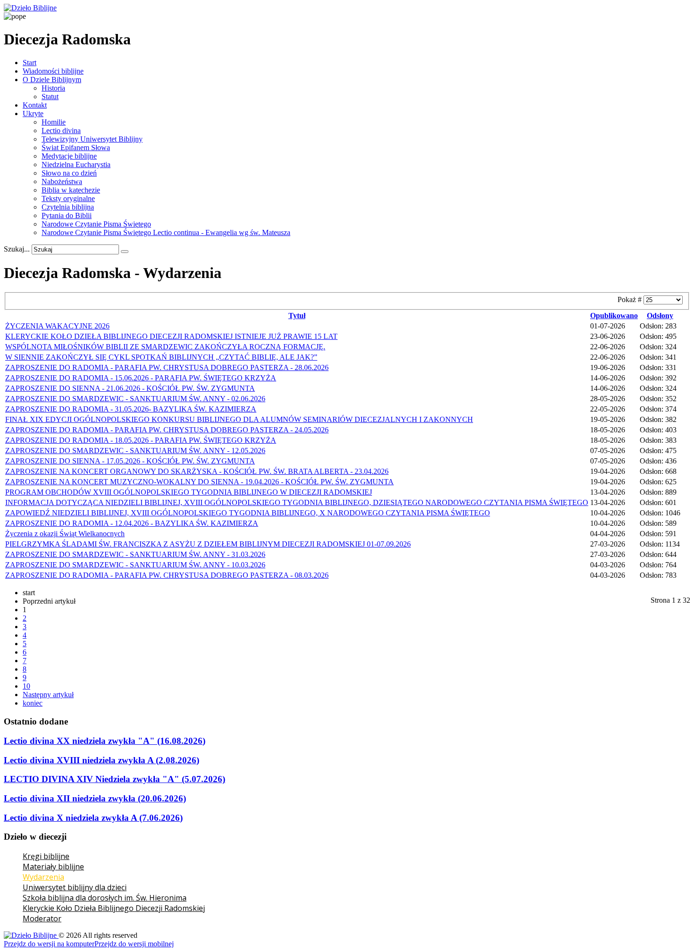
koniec (32, 703)
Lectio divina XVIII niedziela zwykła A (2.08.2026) (101, 760)
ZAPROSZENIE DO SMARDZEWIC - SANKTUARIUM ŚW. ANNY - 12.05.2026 (135, 451)
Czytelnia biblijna (68, 207)
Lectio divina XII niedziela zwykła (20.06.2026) (95, 798)
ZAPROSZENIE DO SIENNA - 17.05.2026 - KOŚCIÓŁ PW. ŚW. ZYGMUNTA (130, 461)
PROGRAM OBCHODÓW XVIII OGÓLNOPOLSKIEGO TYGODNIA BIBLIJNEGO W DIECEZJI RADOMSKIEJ (188, 492)
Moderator (42, 918)
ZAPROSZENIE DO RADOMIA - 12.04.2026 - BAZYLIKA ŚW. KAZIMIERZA (131, 523)
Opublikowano (614, 316)
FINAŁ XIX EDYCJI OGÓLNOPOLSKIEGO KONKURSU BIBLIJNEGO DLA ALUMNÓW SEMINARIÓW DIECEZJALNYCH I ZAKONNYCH (239, 419)
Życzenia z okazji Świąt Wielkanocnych (65, 534)
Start (29, 63)
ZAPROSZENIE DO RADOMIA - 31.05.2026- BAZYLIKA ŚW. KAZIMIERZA (130, 409)
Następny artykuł (48, 695)
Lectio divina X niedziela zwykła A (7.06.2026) (93, 818)
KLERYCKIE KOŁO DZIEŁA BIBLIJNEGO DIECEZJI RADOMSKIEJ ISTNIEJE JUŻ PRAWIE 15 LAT (171, 336)
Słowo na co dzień (69, 173)
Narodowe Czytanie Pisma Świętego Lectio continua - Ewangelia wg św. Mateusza (166, 232)
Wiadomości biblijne (53, 71)
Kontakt (35, 105)
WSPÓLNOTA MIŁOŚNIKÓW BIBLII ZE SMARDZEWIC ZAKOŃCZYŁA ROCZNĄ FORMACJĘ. (165, 347)
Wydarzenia (43, 877)
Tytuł (296, 316)
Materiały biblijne (53, 866)
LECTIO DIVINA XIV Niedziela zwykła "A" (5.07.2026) (114, 779)
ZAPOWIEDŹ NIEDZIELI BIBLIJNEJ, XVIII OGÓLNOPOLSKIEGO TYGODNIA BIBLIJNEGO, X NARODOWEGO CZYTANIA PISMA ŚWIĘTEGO (247, 513)
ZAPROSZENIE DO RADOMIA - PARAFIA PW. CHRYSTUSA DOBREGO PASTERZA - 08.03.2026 (167, 575)
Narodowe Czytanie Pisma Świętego (96, 224)
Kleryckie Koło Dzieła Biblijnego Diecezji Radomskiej (114, 908)
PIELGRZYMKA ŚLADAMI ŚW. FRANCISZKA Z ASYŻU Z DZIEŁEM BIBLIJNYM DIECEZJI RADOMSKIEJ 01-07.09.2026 (208, 544)
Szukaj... (17, 249)
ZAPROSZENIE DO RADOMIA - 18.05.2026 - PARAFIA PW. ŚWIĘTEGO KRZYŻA (140, 440)
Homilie (54, 122)
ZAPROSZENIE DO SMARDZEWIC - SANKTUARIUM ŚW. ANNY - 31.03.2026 (135, 554)
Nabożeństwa (62, 181)
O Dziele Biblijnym (52, 80)
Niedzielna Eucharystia (76, 164)
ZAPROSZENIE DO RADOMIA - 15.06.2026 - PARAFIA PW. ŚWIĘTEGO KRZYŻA (140, 378)
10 (26, 686)
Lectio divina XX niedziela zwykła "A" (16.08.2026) (104, 741)
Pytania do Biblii (67, 215)
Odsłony (660, 316)
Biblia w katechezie (71, 190)
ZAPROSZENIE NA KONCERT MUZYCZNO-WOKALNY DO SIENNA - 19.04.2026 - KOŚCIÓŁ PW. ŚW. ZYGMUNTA (199, 482)
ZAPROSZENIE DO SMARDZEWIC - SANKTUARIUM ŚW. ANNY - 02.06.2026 (135, 399)
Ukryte (33, 114)
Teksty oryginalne (68, 198)
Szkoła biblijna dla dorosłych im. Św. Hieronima (104, 898)
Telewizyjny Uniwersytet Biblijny (92, 139)
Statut (50, 97)
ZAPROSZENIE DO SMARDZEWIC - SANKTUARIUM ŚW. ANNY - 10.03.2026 (135, 565)
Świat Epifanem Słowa (76, 147)
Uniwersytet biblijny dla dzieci (75, 887)
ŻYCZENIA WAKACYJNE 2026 (57, 326)
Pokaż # (630, 299)
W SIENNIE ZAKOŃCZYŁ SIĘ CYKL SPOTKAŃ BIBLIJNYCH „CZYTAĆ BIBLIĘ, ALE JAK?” (161, 357)
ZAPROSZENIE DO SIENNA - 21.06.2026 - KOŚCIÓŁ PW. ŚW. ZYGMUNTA (130, 388)
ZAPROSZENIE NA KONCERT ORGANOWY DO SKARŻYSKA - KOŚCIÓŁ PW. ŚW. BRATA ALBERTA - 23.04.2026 (197, 471)
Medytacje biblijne (69, 156)
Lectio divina (61, 130)
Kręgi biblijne (46, 856)
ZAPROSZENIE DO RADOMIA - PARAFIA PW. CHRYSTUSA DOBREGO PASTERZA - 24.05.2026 (167, 430)
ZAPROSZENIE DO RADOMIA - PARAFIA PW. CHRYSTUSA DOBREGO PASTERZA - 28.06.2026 (167, 367)
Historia (53, 88)
